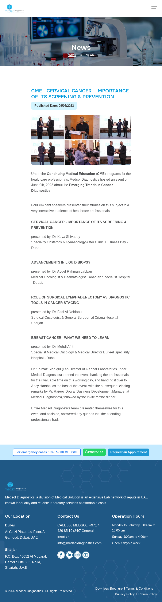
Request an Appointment (128, 452)
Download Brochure (109, 588)
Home (72, 54)
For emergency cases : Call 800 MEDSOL (46, 452)
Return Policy (147, 594)
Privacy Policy (125, 594)
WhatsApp (95, 452)
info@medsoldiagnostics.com (79, 543)
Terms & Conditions (139, 588)
